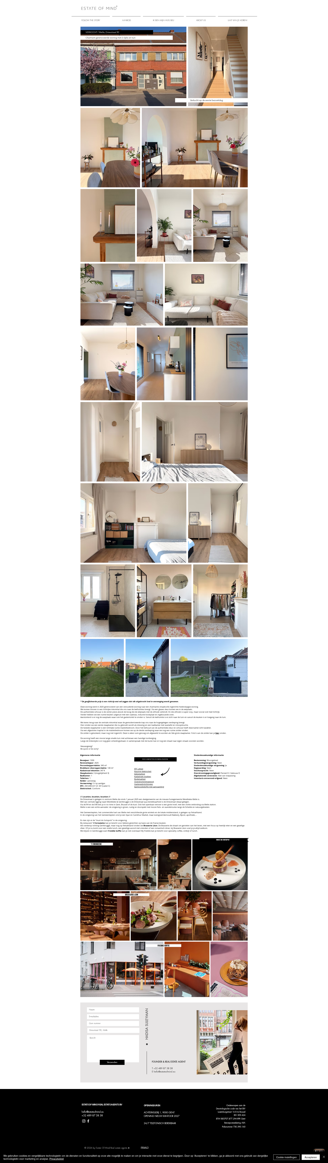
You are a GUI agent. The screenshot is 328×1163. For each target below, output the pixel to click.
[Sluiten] (324, 1157)
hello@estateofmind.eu (164, 1071)
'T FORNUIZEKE (97, 844)
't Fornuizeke (98, 823)
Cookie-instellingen (286, 1157)
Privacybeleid (56, 1158)
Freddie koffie (114, 831)
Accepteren (311, 1157)
